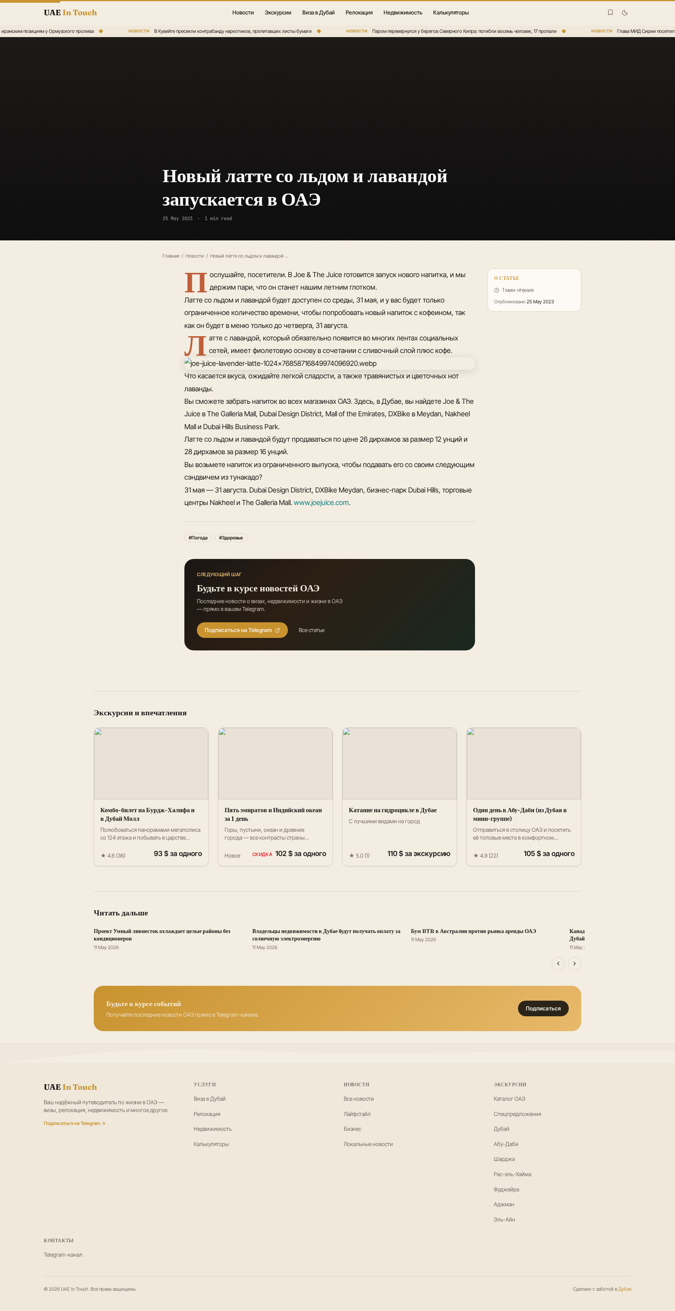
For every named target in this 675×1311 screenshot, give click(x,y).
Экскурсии (278, 12)
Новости (243, 12)
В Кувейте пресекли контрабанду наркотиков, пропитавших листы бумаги (220, 31)
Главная (170, 256)
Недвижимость (403, 12)
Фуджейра (506, 1189)
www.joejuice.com (321, 502)
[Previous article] (558, 963)
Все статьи (312, 630)
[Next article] (574, 963)
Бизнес (352, 1128)
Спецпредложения (517, 1113)
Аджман (504, 1204)
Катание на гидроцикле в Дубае (393, 810)
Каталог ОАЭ (509, 1098)
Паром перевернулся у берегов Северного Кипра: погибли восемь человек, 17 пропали (451, 31)
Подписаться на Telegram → (74, 1123)
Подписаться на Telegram (238, 630)
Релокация (359, 12)
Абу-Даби (506, 1144)
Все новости (359, 1098)
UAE (70, 1087)
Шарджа (504, 1158)
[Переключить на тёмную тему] (624, 12)
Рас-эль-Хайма (512, 1174)
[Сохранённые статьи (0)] (610, 12)
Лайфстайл (357, 1113)
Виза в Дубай (318, 12)
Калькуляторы (451, 12)
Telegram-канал (63, 1254)
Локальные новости (368, 1144)
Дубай (501, 1128)
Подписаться (543, 1008)
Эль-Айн (504, 1219)
